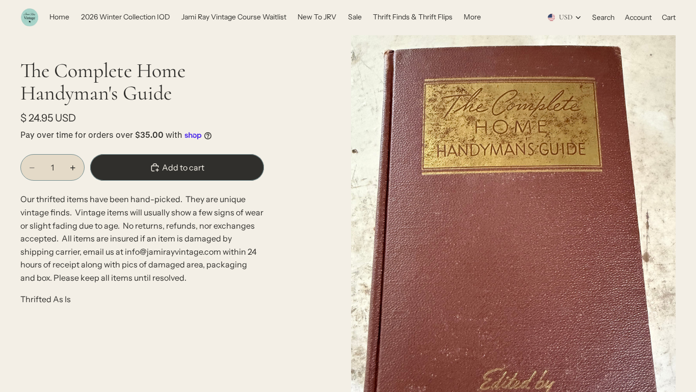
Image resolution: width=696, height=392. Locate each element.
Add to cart (183, 167)
